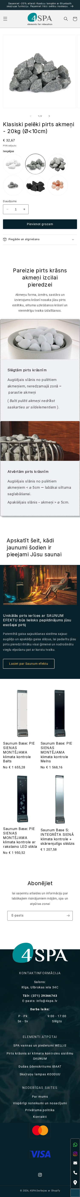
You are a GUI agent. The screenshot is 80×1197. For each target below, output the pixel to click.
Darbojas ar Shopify (48, 1190)
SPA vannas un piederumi (39, 1045)
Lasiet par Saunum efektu (28, 664)
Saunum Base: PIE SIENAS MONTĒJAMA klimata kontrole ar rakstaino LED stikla (20, 838)
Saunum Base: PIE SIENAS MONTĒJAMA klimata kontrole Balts (19, 752)
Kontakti (40, 1117)
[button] (5, 19)
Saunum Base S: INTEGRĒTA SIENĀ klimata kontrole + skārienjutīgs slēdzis (58, 836)
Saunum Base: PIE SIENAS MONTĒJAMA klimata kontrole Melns (56, 752)
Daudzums (10, 201)
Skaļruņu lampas (40, 1074)
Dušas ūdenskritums (40, 1066)
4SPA (33, 1190)
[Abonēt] (68, 916)
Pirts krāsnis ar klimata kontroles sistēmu (40, 1056)
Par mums (40, 1096)
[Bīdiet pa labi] (49, 116)
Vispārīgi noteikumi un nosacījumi (40, 1103)
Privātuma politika (40, 1110)
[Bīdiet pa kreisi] (30, 116)
